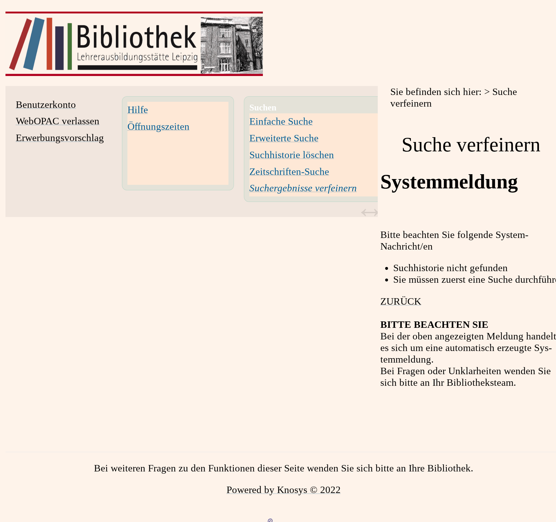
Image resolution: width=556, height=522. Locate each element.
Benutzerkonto (46, 104)
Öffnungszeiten (158, 126)
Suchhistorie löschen (291, 154)
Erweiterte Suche (284, 138)
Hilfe (137, 109)
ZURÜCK (400, 301)
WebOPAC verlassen (57, 121)
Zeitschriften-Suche (289, 171)
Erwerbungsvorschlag (60, 137)
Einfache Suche (281, 121)
